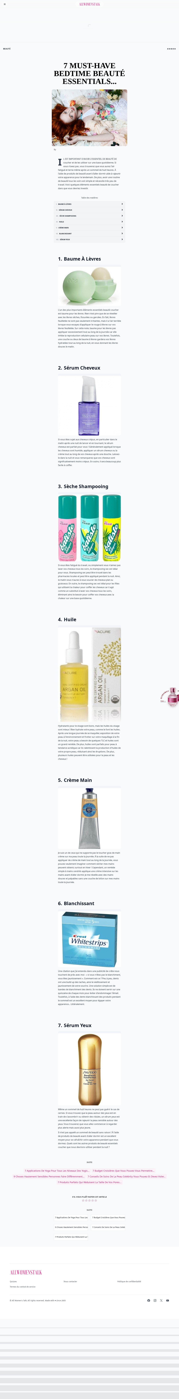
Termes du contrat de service (22, 1286)
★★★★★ (171, 48)
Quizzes (13, 1281)
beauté (6, 48)
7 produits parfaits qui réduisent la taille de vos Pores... (89, 1182)
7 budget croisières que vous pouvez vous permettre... (123, 1170)
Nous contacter (70, 1281)
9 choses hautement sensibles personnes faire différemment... (49, 1176)
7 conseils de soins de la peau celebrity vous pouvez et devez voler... (127, 1176)
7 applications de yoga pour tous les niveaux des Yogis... (57, 1170)
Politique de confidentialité (129, 1281)
